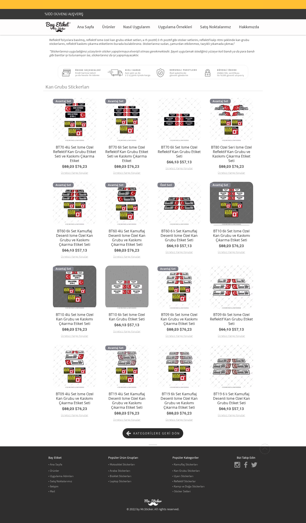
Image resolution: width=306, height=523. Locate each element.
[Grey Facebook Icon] (246, 465)
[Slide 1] (147, 1)
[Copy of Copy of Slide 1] (158, 1)
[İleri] (252, 5)
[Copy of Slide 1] (153, 1)
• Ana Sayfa (55, 464)
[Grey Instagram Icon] (237, 465)
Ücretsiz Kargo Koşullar (74, 173)
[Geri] (54, 5)
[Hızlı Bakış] (179, 119)
